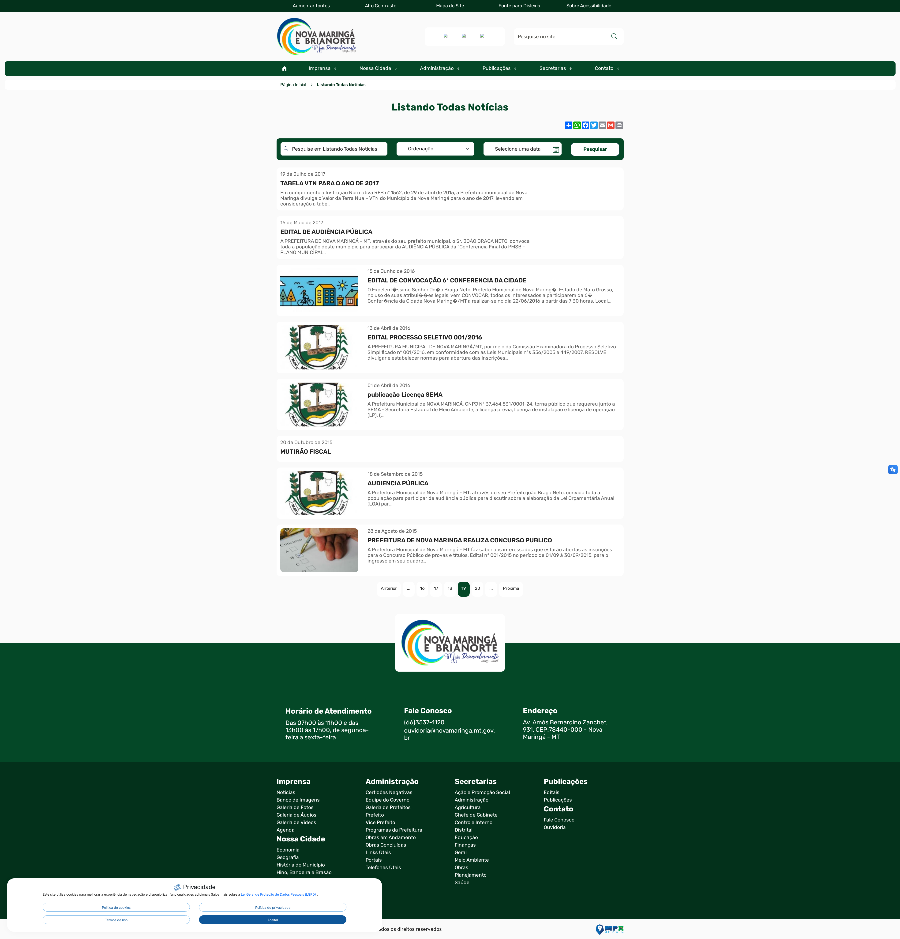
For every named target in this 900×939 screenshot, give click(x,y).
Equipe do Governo (387, 800)
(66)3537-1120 (424, 722)
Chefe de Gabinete (476, 815)
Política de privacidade (272, 907)
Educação (466, 837)
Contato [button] (605, 68)
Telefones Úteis (383, 867)
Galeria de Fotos (295, 807)
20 (477, 588)
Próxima (511, 588)
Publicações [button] (497, 68)
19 (463, 588)
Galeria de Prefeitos (388, 807)
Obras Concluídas (386, 845)
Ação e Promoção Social (482, 792)
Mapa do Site (450, 5)
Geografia (288, 857)
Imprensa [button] (320, 68)
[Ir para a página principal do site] (316, 37)
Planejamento (471, 875)
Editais (551, 792)
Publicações (558, 800)
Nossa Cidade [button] (376, 68)
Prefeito (375, 815)
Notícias (286, 792)
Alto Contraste (380, 5)
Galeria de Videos (296, 822)
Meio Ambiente (472, 860)
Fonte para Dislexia (519, 5)
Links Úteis (378, 852)
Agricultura (468, 807)
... (408, 588)
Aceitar (272, 920)
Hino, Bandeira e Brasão (304, 872)
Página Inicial (293, 84)
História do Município (301, 865)
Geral (461, 852)
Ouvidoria (555, 827)
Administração (471, 800)
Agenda (286, 830)
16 (422, 588)
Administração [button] (437, 68)
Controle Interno (473, 822)
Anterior (389, 588)
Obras (461, 867)
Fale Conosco (559, 820)
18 (450, 588)
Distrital (463, 830)
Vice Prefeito (380, 822)
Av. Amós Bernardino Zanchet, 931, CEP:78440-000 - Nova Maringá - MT (565, 730)
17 (436, 588)
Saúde (462, 882)
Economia (288, 850)
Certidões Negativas (389, 792)
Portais (374, 860)
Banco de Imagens (298, 800)
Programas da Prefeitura (394, 830)
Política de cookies (116, 907)
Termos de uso (116, 920)
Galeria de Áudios (296, 815)
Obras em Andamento (391, 837)
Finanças (465, 845)
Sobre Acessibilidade (588, 5)
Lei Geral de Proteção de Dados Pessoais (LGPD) (279, 894)
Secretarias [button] (553, 68)
